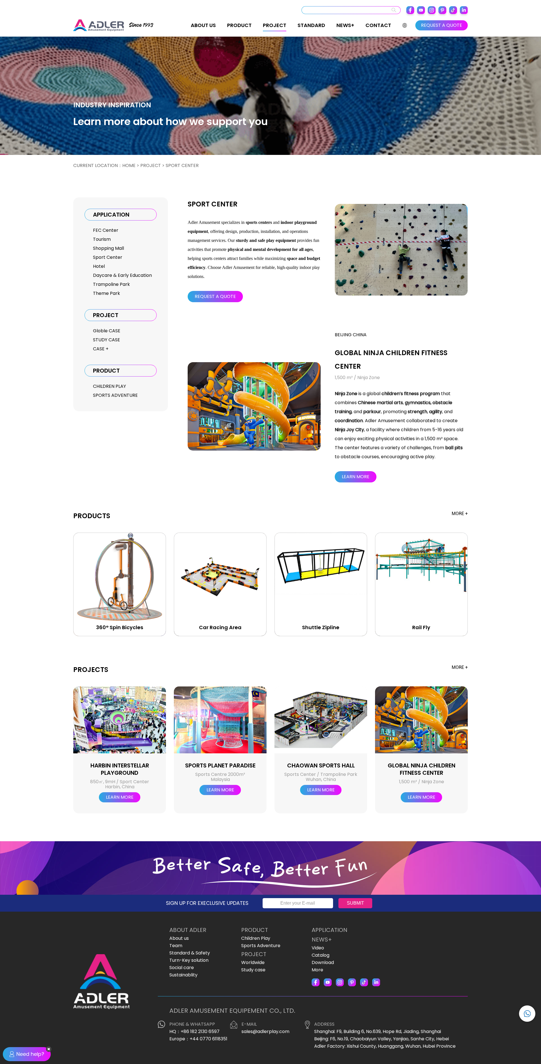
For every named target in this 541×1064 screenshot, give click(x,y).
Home (129, 165)
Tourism (102, 239)
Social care (181, 967)
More (317, 970)
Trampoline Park (111, 284)
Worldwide (253, 962)
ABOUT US (203, 25)
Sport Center (107, 257)
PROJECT (274, 25)
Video (318, 948)
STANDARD (311, 25)
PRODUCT (239, 25)
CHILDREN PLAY (109, 386)
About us (179, 938)
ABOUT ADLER (187, 930)
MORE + (460, 513)
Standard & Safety (189, 953)
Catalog (320, 955)
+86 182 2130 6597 (200, 1031)
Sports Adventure (260, 945)
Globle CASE (106, 331)
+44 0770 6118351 (208, 1039)
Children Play (255, 938)
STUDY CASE (106, 340)
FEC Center (105, 230)
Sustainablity (183, 975)
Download (323, 962)
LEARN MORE (355, 476)
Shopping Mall (108, 248)
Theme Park (106, 293)
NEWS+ (345, 25)
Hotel (99, 266)
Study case (253, 970)
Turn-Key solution (189, 960)
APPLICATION (329, 930)
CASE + (100, 349)
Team (175, 945)
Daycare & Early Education (122, 275)
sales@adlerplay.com (265, 1031)
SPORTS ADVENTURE (115, 395)
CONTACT (378, 25)
